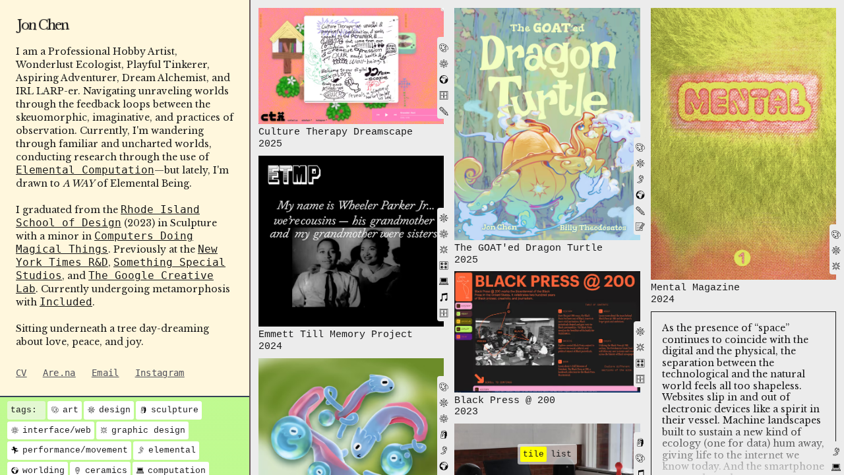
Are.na (59, 372)
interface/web (56, 430)
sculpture (174, 410)
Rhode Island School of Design (108, 216)
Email (105, 372)
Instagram (160, 372)
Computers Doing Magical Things (104, 242)
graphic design (148, 430)
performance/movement (75, 450)
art (70, 410)
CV (21, 372)
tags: (24, 410)
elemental (172, 450)
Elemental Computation (85, 170)
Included (66, 302)
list (561, 454)
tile (533, 454)
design (115, 410)
